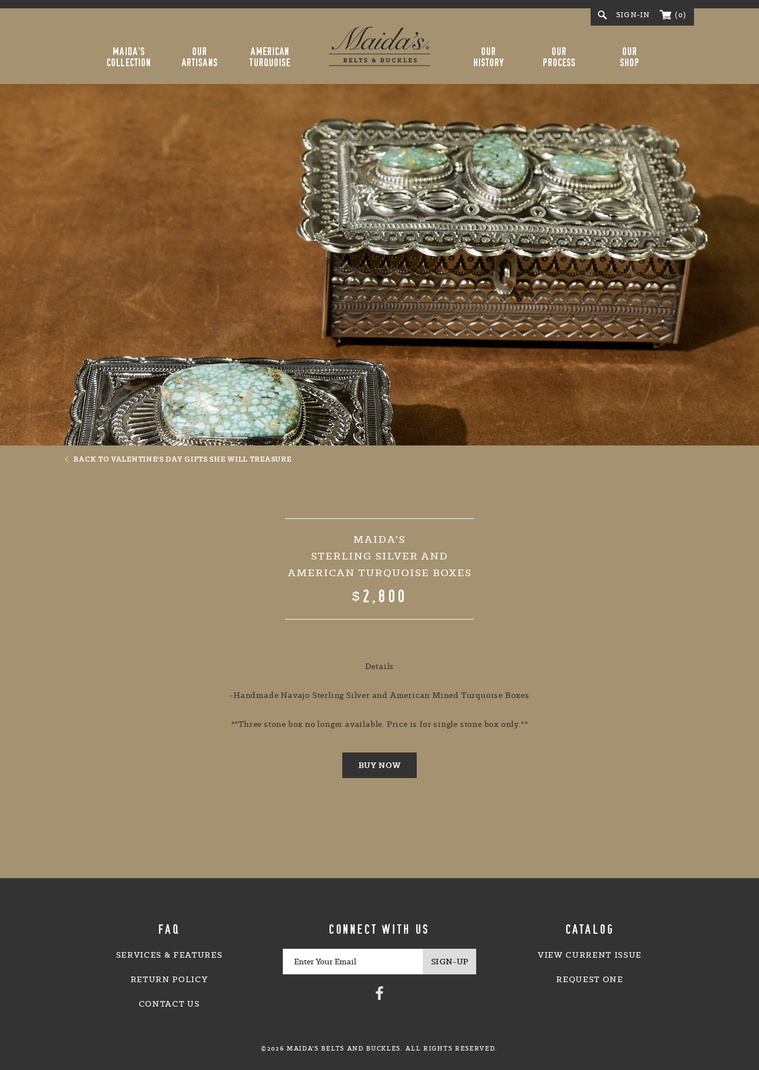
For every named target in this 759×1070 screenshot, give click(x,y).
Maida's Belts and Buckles (379, 46)
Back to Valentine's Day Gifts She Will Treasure (182, 459)
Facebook (379, 992)
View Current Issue (590, 954)
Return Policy (169, 979)
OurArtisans (200, 57)
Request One (589, 979)
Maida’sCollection (129, 57)
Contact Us (169, 1003)
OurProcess (559, 57)
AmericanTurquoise (270, 57)
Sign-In (633, 14)
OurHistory (489, 57)
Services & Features (169, 954)
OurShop (630, 57)
